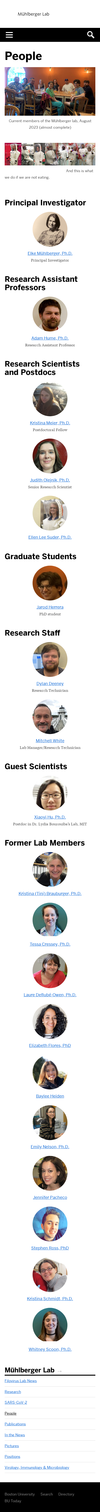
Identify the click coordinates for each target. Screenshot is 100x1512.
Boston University (20, 1494)
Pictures (12, 1445)
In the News (15, 1435)
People (11, 1413)
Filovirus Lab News (21, 1380)
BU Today (13, 1501)
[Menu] (9, 35)
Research (13, 1391)
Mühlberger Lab (29, 1370)
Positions (12, 1456)
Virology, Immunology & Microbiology (37, 1467)
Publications (15, 1424)
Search (46, 1494)
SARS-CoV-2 (16, 1402)
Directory (66, 1494)
